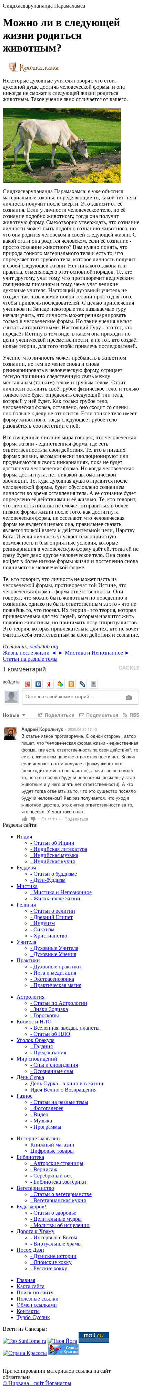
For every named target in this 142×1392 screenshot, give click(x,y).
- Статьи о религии (52, 911)
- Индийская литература (58, 849)
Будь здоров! (31, 1206)
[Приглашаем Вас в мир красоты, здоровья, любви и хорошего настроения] (25, 1353)
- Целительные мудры (56, 1219)
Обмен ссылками (37, 1305)
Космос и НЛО (34, 1021)
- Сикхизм (42, 929)
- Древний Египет (51, 917)
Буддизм (26, 867)
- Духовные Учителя (54, 948)
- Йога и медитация (53, 973)
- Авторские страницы (56, 1163)
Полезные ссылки (38, 1299)
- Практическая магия (55, 985)
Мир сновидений (37, 1059)
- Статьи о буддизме (53, 874)
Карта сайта (30, 1286)
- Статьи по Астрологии (58, 1003)
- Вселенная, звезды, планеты (65, 1028)
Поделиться (58, 714)
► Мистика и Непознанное (90, 653)
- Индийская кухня (52, 861)
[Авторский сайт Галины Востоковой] (63, 1353)
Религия (26, 905)
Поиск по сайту (35, 1292)
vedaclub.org (44, 646)
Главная (26, 1280)
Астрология (30, 997)
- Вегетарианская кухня (58, 1200)
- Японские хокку (51, 1262)
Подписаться (101, 714)
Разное (24, 1096)
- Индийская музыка (54, 855)
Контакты (28, 1311)
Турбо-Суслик (33, 1317)
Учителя (26, 942)
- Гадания (41, 1046)
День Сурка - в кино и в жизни (66, 1083)
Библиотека (30, 1157)
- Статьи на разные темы (59, 1102)
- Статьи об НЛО (50, 1034)
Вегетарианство (35, 1188)
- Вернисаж (43, 1169)
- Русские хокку (48, 1268)
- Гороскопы (44, 1015)
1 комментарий (24, 669)
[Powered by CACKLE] (129, 668)
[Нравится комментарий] (24, 818)
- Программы (45, 1127)
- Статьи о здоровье (53, 1213)
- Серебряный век (51, 1176)
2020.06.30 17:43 (82, 729)
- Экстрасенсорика (52, 979)
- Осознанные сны (51, 1071)
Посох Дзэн (30, 1250)
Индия (24, 837)
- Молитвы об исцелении (60, 1225)
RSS (133, 714)
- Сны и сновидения (54, 1065)
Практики (28, 960)
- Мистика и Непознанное (61, 892)
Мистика (27, 886)
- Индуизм (42, 923)
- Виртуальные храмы (56, 1244)
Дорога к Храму (35, 1231)
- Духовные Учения (53, 954)
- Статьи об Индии (52, 843)
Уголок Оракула (35, 1040)
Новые (12, 714)
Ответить (52, 818)
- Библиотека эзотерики (58, 1182)
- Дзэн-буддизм (47, 880)
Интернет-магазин (38, 1138)
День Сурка (30, 1077)
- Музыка (41, 1121)
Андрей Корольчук (42, 729)
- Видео (39, 1114)
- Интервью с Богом (53, 1237)
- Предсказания (48, 1052)
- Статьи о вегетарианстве (61, 1194)
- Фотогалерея (46, 1108)
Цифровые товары (52, 1151)
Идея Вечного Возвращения (63, 1090)
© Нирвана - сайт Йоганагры (37, 1383)
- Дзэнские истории (53, 1256)
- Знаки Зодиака (49, 1009)
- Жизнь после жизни (55, 898)
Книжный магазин (52, 1145)
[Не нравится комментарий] (33, 818)
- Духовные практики (55, 966)
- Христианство (48, 936)
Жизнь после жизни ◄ (30, 653)
